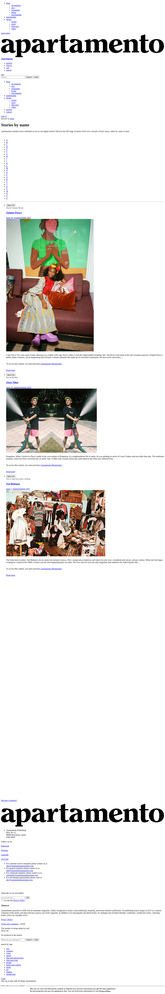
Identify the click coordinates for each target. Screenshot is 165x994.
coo (7, 949)
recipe (8, 956)
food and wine (12, 960)
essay (13, 24)
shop (8, 3)
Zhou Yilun (12, 382)
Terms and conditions (9, 924)
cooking (9, 951)
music (8, 967)
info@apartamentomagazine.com (19, 870)
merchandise (16, 15)
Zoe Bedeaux (13, 483)
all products (16, 5)
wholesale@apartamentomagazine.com (22, 875)
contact (9, 112)
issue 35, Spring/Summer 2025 (18, 387)
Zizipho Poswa (14, 212)
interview (15, 26)
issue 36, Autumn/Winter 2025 (18, 218)
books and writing (13, 965)
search (8, 70)
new (13, 8)
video (13, 29)
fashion (9, 972)
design (8, 963)
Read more (10, 370)
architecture (11, 974)
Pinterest (4, 850)
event (8, 953)
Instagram (5, 846)
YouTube (5, 859)
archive (9, 63)
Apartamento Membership (51, 364)
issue (12, 119)
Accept (128, 990)
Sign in (9, 65)
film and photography (15, 958)
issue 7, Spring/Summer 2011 (18, 489)
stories (8, 19)
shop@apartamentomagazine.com (20, 866)
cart (7, 68)
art (7, 970)
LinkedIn (5, 855)
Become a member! (9, 800)
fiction (13, 22)
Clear (36, 77)
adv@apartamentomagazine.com (19, 880)
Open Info (11, 205)
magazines (15, 10)
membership (11, 17)
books (13, 12)
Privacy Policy (19, 900)
